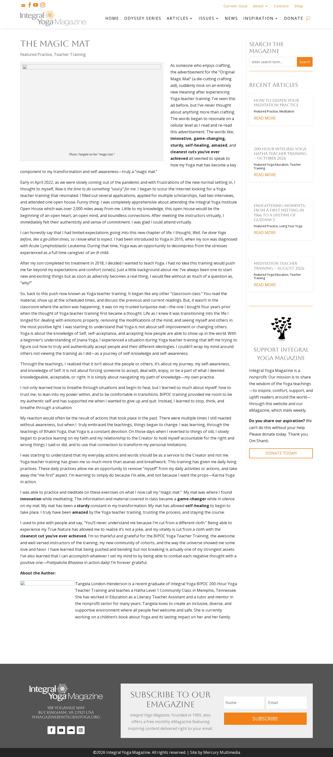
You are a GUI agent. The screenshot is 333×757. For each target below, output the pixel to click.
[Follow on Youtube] (61, 730)
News (231, 18)
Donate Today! (281, 453)
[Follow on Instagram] (81, 730)
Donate (293, 18)
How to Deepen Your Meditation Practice (276, 102)
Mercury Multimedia (221, 752)
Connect (281, 6)
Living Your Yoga (290, 226)
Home (112, 18)
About (258, 6)
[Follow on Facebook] (51, 730)
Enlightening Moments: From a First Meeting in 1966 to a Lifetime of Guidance (280, 212)
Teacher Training (70, 54)
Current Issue (236, 6)
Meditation (286, 111)
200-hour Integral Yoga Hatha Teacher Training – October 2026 (280, 154)
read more (265, 118)
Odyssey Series (142, 18)
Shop (298, 6)
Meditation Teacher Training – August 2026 (279, 265)
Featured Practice (36, 54)
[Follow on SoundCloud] (71, 730)
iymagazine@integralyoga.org (66, 717)
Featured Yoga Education (271, 165)
